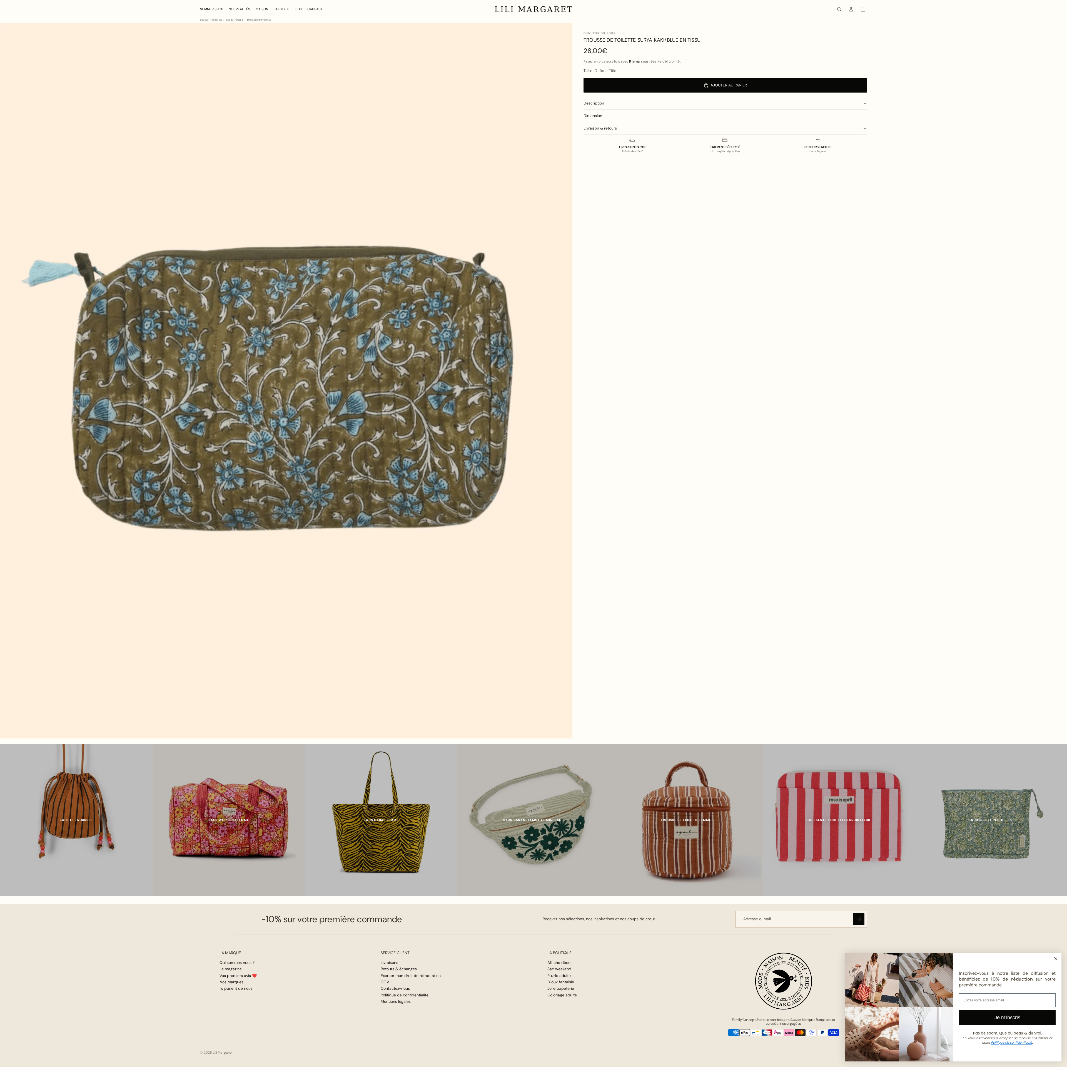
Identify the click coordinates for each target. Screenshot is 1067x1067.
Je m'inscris (1007, 1017)
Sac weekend (559, 968)
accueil (204, 19)
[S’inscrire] (858, 919)
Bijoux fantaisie (560, 981)
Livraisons (389, 962)
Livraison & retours (600, 128)
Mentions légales (396, 1001)
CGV (385, 981)
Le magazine (231, 968)
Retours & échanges (399, 968)
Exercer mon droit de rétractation (411, 975)
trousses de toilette (259, 19)
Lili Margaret (223, 1052)
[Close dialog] (1055, 958)
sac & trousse (234, 19)
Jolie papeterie (560, 988)
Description (594, 103)
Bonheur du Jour (599, 33)
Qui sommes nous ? (237, 962)
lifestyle (217, 19)
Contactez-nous (395, 988)
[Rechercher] (839, 9)
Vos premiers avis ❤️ (238, 975)
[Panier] (863, 9)
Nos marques (231, 981)
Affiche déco (558, 962)
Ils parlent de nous (236, 988)
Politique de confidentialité (404, 995)
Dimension (593, 115)
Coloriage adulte (562, 995)
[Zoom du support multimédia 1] (286, 380)
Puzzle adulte (559, 975)
